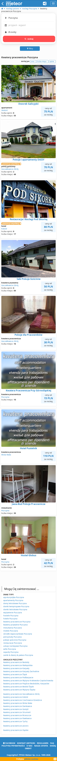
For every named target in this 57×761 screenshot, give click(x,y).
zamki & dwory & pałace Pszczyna (18, 655)
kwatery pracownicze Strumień (17, 712)
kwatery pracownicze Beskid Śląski (18, 686)
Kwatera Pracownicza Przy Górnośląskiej (28, 390)
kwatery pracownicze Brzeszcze (17, 715)
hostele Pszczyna (10, 615)
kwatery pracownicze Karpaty (16, 668)
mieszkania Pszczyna (12, 627)
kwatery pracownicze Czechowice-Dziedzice (22, 700)
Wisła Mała (6, 454)
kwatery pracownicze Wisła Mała (17, 703)
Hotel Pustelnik (28, 448)
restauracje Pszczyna (12, 643)
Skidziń (4, 110)
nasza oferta (41, 745)
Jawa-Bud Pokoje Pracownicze (28, 504)
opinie (52, 61)
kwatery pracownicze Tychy (15, 721)
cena (32, 61)
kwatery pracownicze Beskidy (16, 662)
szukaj (30, 39)
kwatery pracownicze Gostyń (15, 709)
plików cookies (31, 759)
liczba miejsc (42, 61)
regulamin (42, 743)
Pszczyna (5, 397)
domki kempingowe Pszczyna (16, 606)
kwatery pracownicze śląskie (15, 730)
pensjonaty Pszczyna (12, 637)
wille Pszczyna (9, 649)
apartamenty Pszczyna (13, 600)
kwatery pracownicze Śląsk (15, 674)
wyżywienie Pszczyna (12, 612)
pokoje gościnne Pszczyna (14, 640)
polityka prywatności (13, 745)
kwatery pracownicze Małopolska (17, 665)
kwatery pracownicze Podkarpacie (18, 677)
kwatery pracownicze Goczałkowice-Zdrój (21, 694)
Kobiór (4, 228)
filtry (30, 48)
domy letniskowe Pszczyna (15, 603)
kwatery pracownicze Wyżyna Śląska (19, 689)
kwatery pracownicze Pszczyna (16, 621)
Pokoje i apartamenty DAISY (28, 159)
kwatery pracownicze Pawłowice (17, 718)
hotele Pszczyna (10, 618)
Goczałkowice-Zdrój (9, 169)
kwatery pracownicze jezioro (15, 725)
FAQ (52, 743)
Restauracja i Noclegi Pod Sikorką (28, 219)
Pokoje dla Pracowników (28, 334)
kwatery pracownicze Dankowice (17, 706)
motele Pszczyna (10, 630)
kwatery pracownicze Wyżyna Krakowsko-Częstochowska (28, 680)
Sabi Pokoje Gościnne (28, 278)
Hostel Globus (28, 555)
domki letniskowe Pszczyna (15, 609)
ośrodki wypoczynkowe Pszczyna (17, 634)
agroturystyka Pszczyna (13, 597)
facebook (10, 743)
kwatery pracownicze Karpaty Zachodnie (21, 671)
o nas (29, 745)
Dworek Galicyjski (28, 103)
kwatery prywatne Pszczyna (15, 624)
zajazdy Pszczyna (10, 652)
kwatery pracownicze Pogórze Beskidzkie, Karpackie (26, 683)
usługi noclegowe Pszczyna (15, 646)
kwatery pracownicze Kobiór (15, 697)
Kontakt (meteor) (26, 743)
